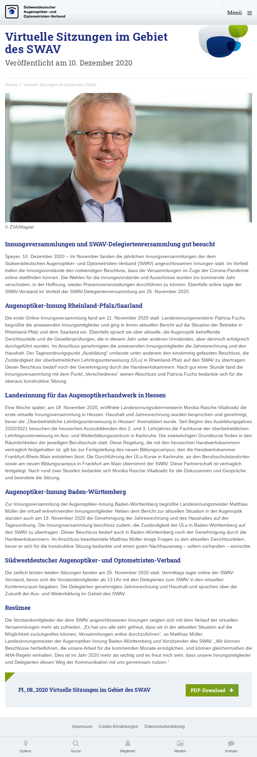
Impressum (82, 726)
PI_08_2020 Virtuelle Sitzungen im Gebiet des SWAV (121, 689)
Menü (234, 12)
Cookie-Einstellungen (118, 726)
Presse (11, 85)
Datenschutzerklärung (165, 726)
